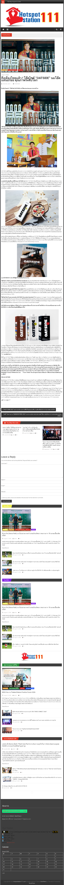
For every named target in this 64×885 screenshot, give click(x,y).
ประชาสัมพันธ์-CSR (12, 70)
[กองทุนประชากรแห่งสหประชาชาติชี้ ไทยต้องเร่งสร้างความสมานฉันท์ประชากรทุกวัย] (7, 721)
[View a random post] (61, 29)
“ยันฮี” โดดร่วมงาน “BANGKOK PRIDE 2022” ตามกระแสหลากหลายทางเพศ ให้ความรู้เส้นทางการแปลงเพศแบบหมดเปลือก (32, 414)
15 (47, 861)
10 (3, 861)
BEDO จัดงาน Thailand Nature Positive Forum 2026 (18, 692)
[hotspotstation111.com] (32, 17)
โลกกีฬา (33, 529)
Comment (4, 463)
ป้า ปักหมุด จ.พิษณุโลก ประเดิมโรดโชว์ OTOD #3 (14, 786)
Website (3, 491)
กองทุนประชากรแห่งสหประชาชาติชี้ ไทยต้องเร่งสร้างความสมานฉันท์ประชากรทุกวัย (34, 720)
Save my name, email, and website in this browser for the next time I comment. (23, 497)
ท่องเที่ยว (5, 529)
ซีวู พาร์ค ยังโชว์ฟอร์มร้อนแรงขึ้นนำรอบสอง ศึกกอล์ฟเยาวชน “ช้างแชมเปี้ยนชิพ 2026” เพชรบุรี (37, 553)
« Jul (3, 873)
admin (13, 434)
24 (3, 867)
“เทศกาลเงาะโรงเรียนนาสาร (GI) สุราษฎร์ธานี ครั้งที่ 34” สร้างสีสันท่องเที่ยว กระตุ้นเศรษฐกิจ (36, 570)
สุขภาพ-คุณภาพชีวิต (14, 688)
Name (3, 479)
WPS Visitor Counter (11, 842)
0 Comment (17, 83)
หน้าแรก (20, 70)
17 (3, 864)
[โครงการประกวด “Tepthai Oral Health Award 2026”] (7, 730)
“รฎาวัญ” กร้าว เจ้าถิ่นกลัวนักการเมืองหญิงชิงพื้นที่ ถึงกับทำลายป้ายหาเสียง (31, 429)
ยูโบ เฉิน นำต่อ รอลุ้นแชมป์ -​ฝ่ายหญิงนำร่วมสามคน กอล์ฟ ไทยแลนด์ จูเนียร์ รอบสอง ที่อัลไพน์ (36, 561)
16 (56, 861)
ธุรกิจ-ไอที (4, 70)
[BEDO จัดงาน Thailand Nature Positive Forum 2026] (16, 679)
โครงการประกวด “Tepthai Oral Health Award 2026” (26, 729)
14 (38, 861)
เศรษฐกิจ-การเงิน (30, 688)
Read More (5, 548)
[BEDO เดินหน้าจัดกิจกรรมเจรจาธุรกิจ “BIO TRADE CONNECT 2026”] (7, 713)
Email (3, 485)
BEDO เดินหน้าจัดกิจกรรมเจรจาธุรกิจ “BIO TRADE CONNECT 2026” (30, 711)
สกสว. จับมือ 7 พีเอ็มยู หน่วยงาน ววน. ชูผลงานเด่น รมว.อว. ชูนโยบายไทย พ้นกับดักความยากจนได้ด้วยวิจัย (12, 430)
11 (12, 861)
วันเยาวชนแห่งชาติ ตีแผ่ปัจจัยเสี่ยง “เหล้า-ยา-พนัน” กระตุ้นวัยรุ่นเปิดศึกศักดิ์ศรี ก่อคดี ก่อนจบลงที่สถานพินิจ (52, 444)
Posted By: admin (6, 83)
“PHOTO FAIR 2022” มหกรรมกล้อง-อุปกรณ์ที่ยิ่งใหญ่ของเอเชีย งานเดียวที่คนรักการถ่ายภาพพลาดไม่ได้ (29, 409)
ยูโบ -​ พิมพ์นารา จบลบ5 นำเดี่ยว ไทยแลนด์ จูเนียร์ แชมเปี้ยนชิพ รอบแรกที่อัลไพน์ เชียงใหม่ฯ (36, 644)
